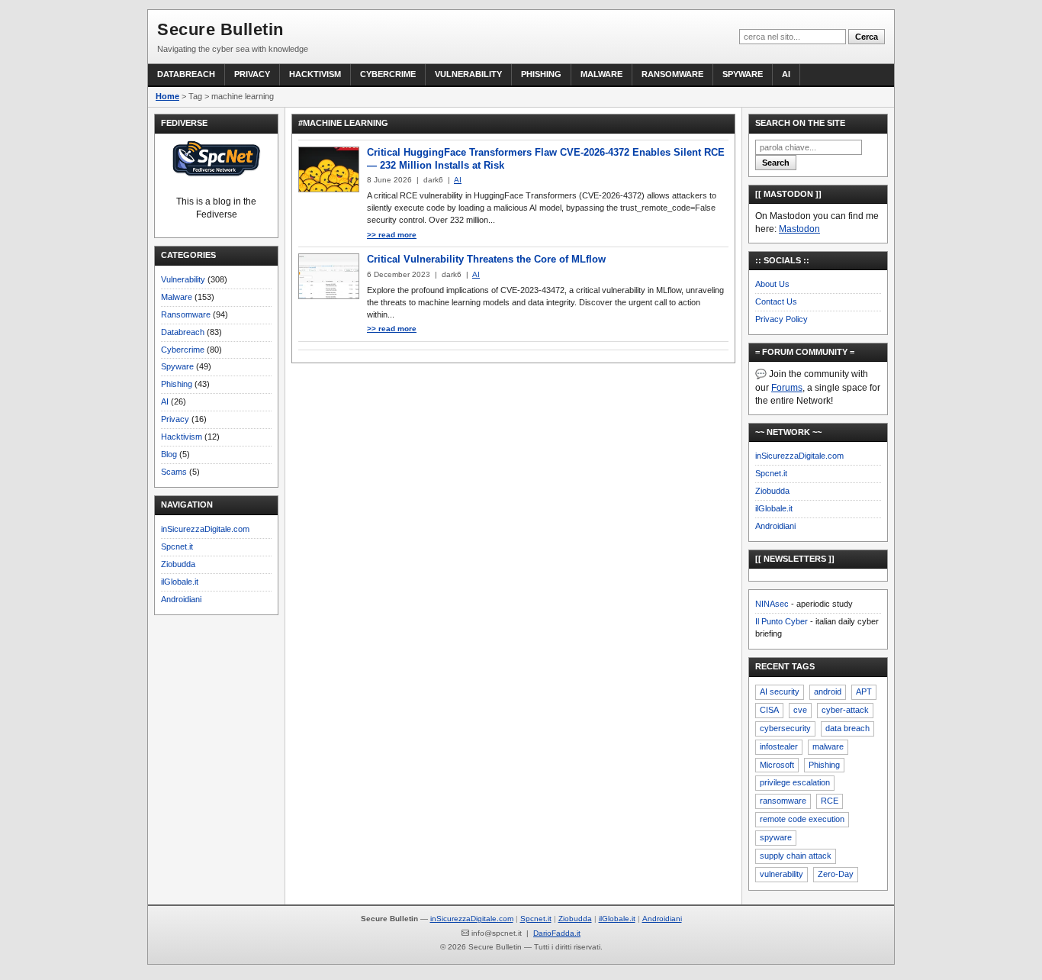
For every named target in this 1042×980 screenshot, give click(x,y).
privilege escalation (795, 782)
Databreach (186, 74)
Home (167, 96)
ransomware (783, 800)
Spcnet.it (177, 546)
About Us (772, 284)
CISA (769, 709)
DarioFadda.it (556, 933)
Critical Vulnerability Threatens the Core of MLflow (486, 259)
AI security (779, 691)
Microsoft (777, 764)
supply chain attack (795, 855)
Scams (174, 471)
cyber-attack (845, 709)
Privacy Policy (781, 319)
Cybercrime (388, 74)
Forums (786, 387)
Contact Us (776, 301)
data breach (847, 728)
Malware (601, 74)
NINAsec (772, 603)
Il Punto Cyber (781, 621)
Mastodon (799, 229)
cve (800, 709)
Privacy (252, 74)
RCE (829, 800)
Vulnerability (468, 74)
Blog (169, 454)
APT (864, 691)
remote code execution (802, 819)
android (827, 691)
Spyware (742, 74)
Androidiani (181, 599)
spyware (776, 837)
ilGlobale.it (179, 581)
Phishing (541, 74)
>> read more (391, 234)
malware (828, 746)
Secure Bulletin (220, 29)
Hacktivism (315, 74)
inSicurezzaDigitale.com (205, 529)
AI (786, 74)
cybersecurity (785, 728)
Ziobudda (178, 564)
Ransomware (672, 74)
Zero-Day (836, 873)
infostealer (779, 746)
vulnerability (781, 873)
